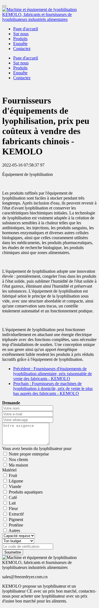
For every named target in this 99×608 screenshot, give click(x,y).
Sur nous (21, 33)
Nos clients (18, 459)
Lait (12, 503)
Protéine (16, 525)
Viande (15, 486)
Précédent (52, 373)
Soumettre (12, 552)
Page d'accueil (25, 28)
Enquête (20, 43)
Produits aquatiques (26, 492)
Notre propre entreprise (29, 454)
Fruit (13, 475)
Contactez (22, 48)
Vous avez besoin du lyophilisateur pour (37, 448)
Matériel (9, 470)
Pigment (16, 519)
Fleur (13, 508)
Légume (16, 481)
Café (13, 497)
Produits (20, 38)
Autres (14, 530)
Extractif (16, 514)
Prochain (53, 388)
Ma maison (18, 465)
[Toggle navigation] (4, 6)
